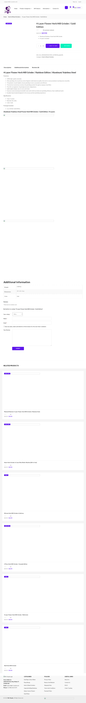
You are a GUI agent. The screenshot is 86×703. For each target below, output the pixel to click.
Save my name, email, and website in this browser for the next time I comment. (25, 326)
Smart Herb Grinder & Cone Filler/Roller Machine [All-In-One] (20, 462)
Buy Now (67, 45)
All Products (37, 8)
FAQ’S (66, 685)
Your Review (7, 330)
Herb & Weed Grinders (14, 17)
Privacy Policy (47, 679)
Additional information (21, 67)
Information (46, 8)
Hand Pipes (26, 693)
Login (79, 1)
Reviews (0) (35, 67)
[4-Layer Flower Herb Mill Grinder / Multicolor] (22, 577)
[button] (77, 7)
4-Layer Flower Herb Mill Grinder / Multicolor (16, 615)
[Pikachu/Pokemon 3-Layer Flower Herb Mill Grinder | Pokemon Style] (22, 374)
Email (5, 323)
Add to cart (53, 45)
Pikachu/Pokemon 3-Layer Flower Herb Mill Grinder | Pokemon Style (22, 411)
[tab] (8, 68)
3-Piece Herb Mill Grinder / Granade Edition (15, 564)
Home (15, 8)
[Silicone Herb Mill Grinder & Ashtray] (22, 476)
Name (5, 318)
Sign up (75, 1)
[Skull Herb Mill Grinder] (22, 628)
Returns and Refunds (49, 682)
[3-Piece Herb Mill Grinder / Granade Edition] (22, 526)
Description (7, 67)
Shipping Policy (48, 685)
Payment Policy (48, 691)
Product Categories (25, 8)
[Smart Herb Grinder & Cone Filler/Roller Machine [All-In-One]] (22, 425)
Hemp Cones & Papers (29, 691)
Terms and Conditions (49, 688)
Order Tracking (68, 688)
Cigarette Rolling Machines (30, 688)
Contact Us (56, 8)
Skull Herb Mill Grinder (10, 665)
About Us (67, 679)
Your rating (7, 314)
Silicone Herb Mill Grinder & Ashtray (14, 513)
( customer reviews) (48, 30)
